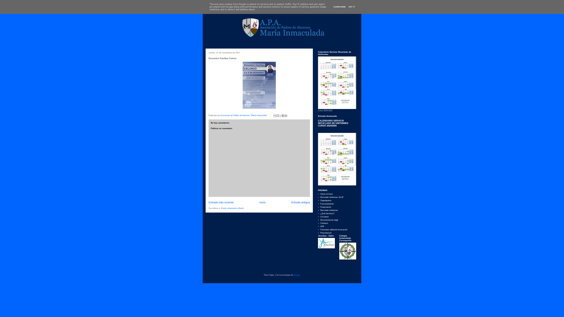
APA (322, 226)
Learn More (339, 7)
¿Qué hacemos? (327, 213)
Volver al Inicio (326, 194)
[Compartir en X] (280, 115)
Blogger (296, 275)
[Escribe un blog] (277, 115)
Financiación (325, 207)
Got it (352, 7)
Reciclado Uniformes (329, 210)
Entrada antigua (300, 202)
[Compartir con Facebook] (283, 115)
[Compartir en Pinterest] (285, 115)
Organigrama (325, 200)
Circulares (324, 217)
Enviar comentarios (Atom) (232, 208)
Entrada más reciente (221, 202)
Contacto (324, 223)
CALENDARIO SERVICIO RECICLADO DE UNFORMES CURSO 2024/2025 (333, 123)
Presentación (325, 233)
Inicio (262, 202)
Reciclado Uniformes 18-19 (331, 197)
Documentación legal (329, 220)
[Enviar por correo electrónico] (274, 115)
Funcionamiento (327, 204)
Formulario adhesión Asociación (333, 230)
